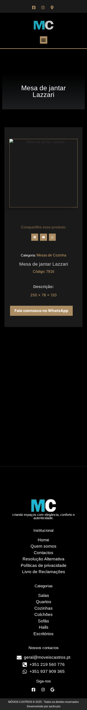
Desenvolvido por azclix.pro (43, 706)
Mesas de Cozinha (51, 255)
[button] (44, 40)
